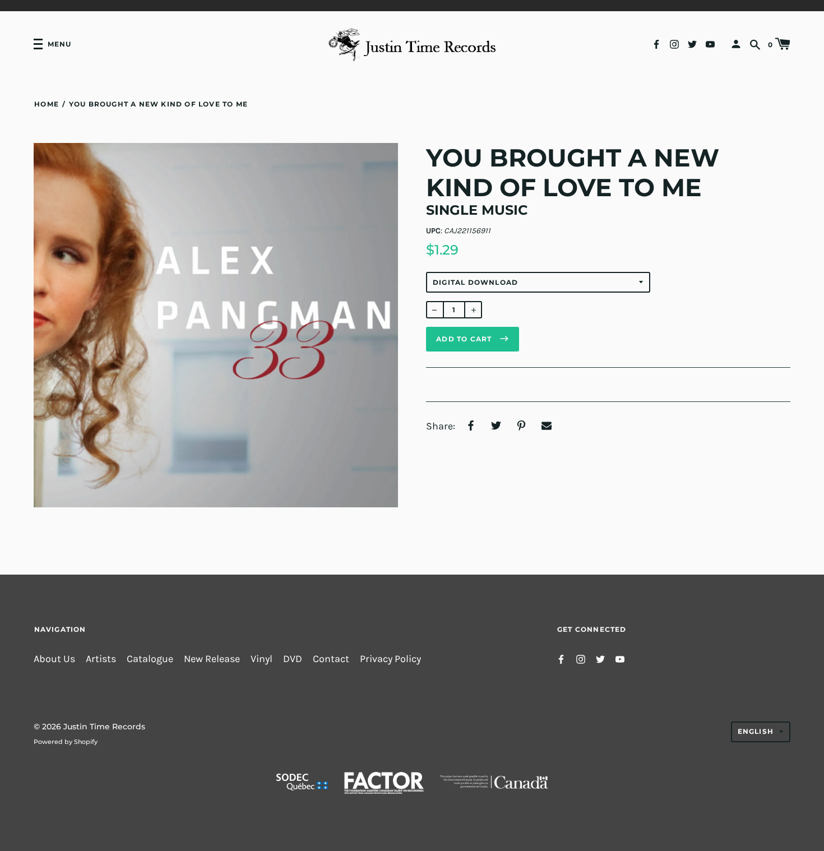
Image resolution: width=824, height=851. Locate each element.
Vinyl (261, 659)
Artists (101, 659)
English (756, 731)
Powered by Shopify (66, 742)
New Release (212, 659)
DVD (292, 659)
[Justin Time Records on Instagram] (674, 43)
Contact (331, 659)
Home (46, 104)
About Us (54, 659)
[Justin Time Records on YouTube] (710, 43)
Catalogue (150, 659)
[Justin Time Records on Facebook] (656, 43)
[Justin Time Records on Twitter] (692, 43)
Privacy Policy (390, 659)
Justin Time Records (104, 726)
